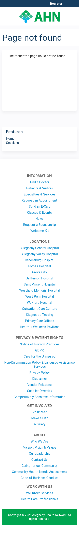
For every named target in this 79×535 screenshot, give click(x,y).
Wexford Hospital (39, 303)
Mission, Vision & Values (39, 447)
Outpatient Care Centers (39, 309)
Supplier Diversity (39, 391)
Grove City (39, 272)
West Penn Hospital (39, 296)
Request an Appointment (39, 200)
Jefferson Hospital (39, 278)
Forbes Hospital (39, 266)
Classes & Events (39, 212)
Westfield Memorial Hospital (39, 290)
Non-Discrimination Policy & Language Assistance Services (39, 364)
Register (56, 3)
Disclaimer (39, 379)
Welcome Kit (39, 231)
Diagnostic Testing (39, 315)
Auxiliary (39, 424)
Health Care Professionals (39, 499)
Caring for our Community (40, 466)
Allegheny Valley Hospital (39, 254)
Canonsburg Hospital (39, 260)
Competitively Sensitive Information (39, 397)
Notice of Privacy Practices (40, 344)
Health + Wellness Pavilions (39, 327)
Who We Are (39, 441)
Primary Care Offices (39, 321)
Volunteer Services (39, 493)
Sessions (12, 143)
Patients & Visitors (39, 188)
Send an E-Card (39, 206)
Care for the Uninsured (40, 356)
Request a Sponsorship (39, 225)
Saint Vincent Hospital (40, 284)
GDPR (39, 350)
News (39, 219)
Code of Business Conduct (40, 478)
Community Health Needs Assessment (39, 472)
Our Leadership (39, 453)
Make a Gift (39, 418)
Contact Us (39, 460)
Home (10, 138)
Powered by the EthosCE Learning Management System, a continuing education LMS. (62, 532)
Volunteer (40, 412)
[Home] (39, 15)
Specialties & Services (39, 194)
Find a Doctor (39, 182)
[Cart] (67, 6)
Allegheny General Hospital (39, 248)
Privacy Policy (39, 373)
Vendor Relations (39, 385)
